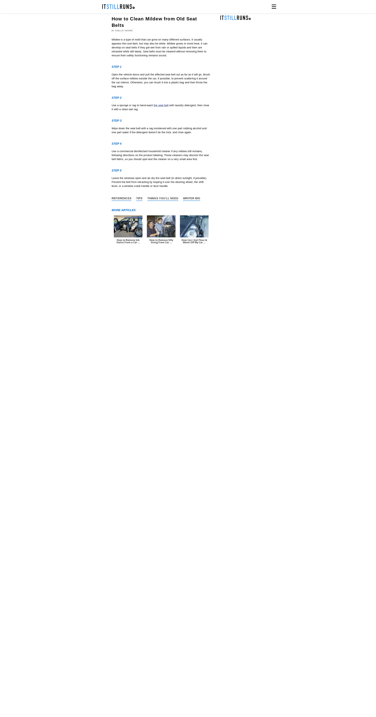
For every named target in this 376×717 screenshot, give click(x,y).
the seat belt (161, 105)
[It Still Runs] (118, 6)
